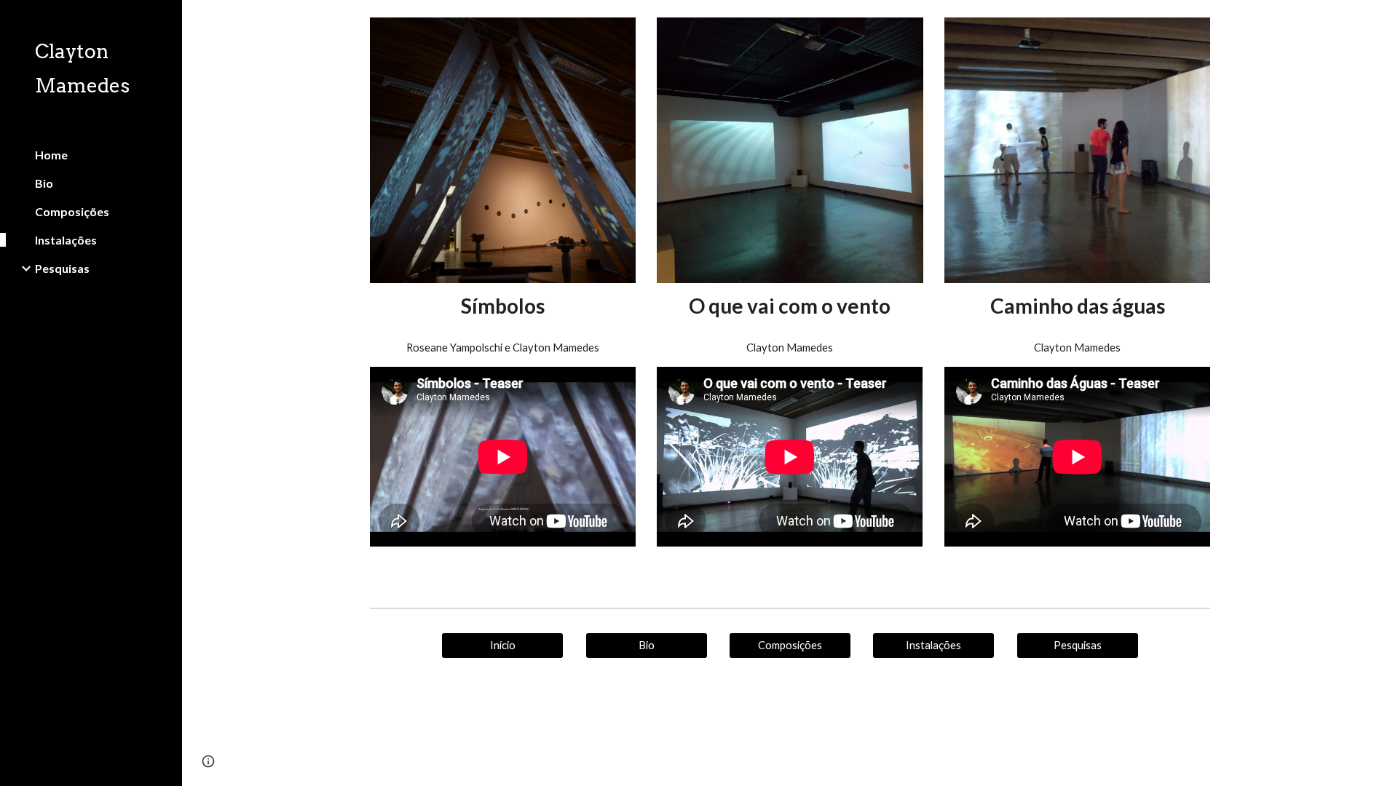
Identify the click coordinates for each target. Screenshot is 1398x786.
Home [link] (51, 155)
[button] (1380, 20)
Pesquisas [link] (62, 268)
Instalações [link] (66, 240)
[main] (503, 306)
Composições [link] (72, 211)
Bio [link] (44, 183)
